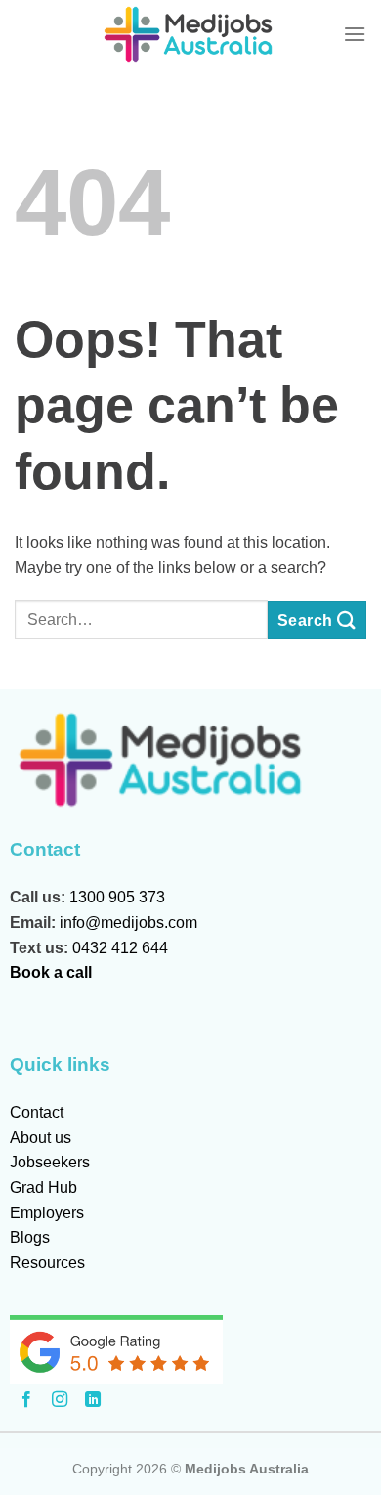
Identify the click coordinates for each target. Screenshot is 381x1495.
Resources (47, 1262)
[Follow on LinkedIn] (93, 1400)
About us (40, 1137)
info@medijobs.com (128, 922)
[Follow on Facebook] (26, 1400)
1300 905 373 (117, 897)
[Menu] (354, 34)
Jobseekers (50, 1162)
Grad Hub (43, 1187)
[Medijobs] (191, 34)
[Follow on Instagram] (59, 1400)
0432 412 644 (120, 948)
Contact (37, 1112)
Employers (47, 1213)
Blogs (30, 1237)
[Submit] (317, 620)
